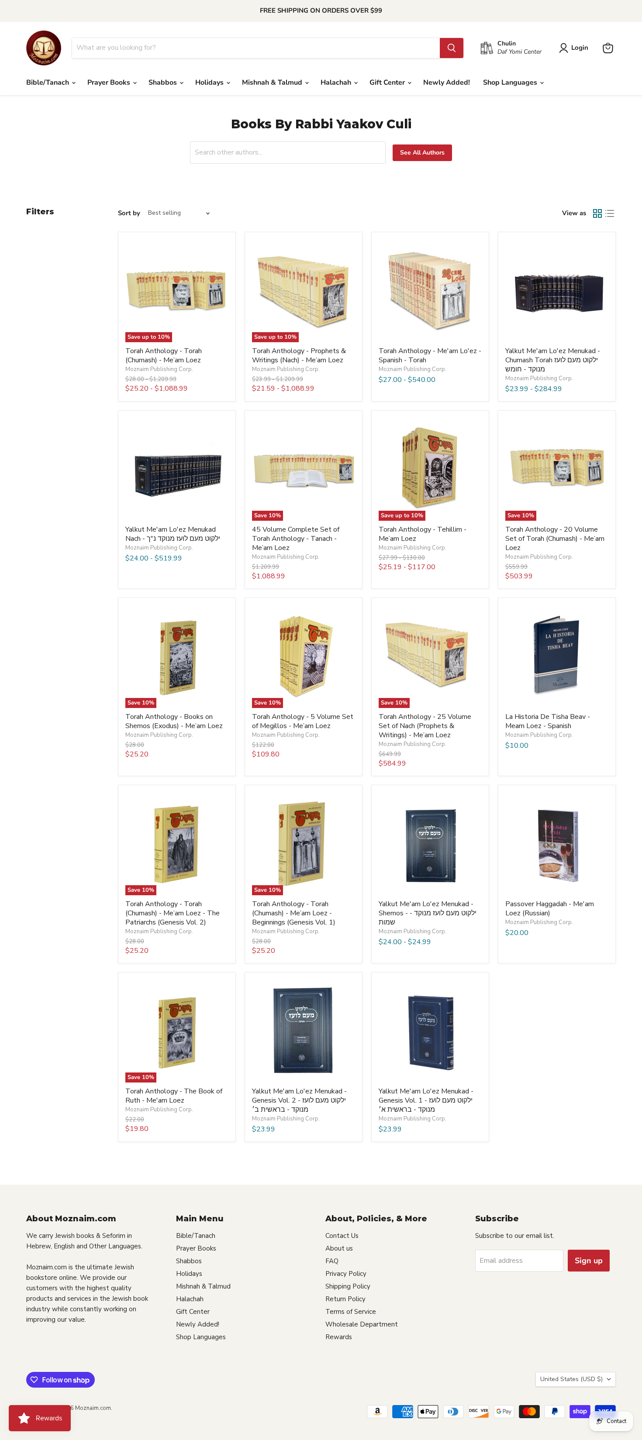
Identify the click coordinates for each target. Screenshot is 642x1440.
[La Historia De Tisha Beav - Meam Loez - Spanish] (556, 656)
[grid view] (597, 213)
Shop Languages (511, 82)
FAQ (331, 1261)
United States (571, 1379)
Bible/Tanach (48, 82)
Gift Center (388, 82)
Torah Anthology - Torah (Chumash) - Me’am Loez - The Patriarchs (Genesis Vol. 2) (172, 913)
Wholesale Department (361, 1324)
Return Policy (345, 1299)
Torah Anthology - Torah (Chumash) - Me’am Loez (163, 355)
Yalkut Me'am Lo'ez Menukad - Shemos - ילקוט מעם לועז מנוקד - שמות (427, 913)
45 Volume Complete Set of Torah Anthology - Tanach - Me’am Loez (295, 539)
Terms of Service (350, 1311)
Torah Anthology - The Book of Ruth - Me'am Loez (173, 1095)
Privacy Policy (345, 1273)
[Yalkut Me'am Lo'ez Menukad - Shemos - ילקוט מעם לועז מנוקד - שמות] (430, 843)
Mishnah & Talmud (273, 82)
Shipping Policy (347, 1286)
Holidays (210, 82)
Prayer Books (109, 82)
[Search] (451, 48)
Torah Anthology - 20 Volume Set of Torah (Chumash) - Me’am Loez (554, 539)
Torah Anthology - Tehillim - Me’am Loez (422, 534)
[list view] (610, 213)
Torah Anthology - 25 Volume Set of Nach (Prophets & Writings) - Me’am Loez (425, 726)
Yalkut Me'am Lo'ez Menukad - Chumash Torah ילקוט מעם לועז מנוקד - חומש (552, 360)
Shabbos (163, 82)
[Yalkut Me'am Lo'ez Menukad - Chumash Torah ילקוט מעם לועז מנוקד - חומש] (556, 290)
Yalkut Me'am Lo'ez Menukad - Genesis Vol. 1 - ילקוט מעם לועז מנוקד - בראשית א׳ (426, 1100)
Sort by (129, 213)
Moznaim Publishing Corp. (159, 369)
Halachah (337, 82)
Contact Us (342, 1235)
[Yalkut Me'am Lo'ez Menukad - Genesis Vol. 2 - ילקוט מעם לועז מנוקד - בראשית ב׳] (303, 1031)
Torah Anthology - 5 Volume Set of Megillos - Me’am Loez (302, 721)
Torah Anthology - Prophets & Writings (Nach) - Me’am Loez (299, 355)
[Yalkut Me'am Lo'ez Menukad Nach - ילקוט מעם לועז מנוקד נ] (176, 469)
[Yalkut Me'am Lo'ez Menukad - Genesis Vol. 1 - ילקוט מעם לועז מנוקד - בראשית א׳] (430, 1031)
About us (339, 1248)
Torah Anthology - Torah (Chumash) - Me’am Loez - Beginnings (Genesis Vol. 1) (293, 913)
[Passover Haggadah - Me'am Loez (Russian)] (556, 843)
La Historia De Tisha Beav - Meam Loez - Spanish (547, 721)
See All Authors (422, 152)
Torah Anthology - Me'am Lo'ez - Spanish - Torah (430, 355)
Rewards (338, 1337)
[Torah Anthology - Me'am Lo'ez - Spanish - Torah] (430, 290)
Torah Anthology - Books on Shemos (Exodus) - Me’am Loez (174, 721)
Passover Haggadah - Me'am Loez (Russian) (549, 908)
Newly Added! (446, 82)
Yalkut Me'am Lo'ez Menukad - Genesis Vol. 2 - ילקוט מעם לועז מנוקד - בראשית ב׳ (299, 1100)
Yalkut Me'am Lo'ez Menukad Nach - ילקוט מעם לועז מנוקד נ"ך (172, 534)
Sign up (589, 1260)
